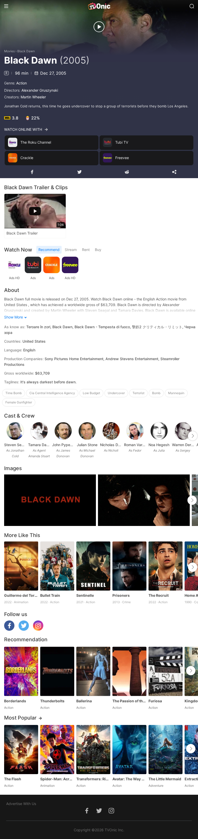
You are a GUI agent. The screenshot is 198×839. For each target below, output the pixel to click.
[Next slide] (192, 435)
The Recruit (158, 595)
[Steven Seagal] (15, 431)
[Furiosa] (165, 671)
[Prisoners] (129, 566)
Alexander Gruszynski (39, 90)
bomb (156, 393)
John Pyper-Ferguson (63, 445)
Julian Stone (87, 445)
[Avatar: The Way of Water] (129, 749)
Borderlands (15, 701)
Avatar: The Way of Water (129, 779)
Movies (9, 51)
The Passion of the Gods (129, 701)
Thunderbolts (52, 701)
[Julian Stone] (87, 431)
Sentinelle (85, 595)
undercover (116, 393)
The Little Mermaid (164, 779)
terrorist (138, 393)
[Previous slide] (7, 435)
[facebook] (9, 629)
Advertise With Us (21, 803)
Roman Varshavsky (135, 445)
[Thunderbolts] (57, 671)
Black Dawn (26, 51)
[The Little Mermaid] (165, 749)
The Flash (12, 779)
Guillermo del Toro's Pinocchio (21, 595)
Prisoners (121, 595)
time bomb (13, 393)
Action (21, 83)
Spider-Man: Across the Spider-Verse (57, 779)
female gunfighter (18, 402)
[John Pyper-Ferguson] (63, 431)
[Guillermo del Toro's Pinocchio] (21, 566)
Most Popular (20, 718)
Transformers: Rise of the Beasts (93, 779)
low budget (91, 393)
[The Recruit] (165, 566)
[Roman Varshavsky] (135, 431)
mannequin (176, 393)
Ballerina (84, 701)
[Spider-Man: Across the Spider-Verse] (57, 749)
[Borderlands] (21, 671)
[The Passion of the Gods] (129, 671)
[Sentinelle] (93, 566)
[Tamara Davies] (39, 431)
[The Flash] (21, 749)
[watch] (99, 26)
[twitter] (24, 629)
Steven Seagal (15, 445)
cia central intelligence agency (52, 393)
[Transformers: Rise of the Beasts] (93, 749)
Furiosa (155, 701)
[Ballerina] (93, 671)
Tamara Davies (39, 445)
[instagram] (38, 629)
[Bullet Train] (57, 566)
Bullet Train (50, 595)
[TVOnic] (99, 6)
